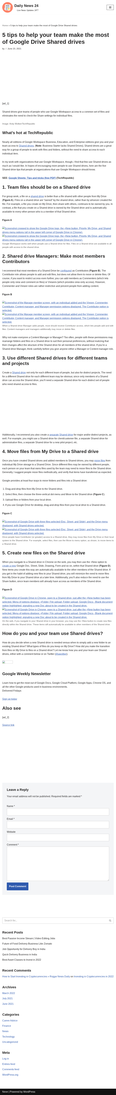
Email (10, 819)
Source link (8, 725)
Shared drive (19, 372)
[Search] (110, 920)
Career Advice (10, 1020)
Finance (6, 1026)
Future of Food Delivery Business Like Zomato (27, 943)
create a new (9, 566)
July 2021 (7, 998)
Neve (5, 1091)
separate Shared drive (61, 434)
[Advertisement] (58, 80)
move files (99, 460)
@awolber (61, 654)
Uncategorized (10, 1042)
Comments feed (10, 1069)
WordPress (29, 1091)
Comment (13, 844)
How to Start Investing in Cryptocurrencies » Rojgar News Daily (36, 976)
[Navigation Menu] (110, 7)
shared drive (37, 196)
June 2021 (8, 1004)
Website (11, 832)
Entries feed (8, 1064)
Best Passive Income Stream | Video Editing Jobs (28, 938)
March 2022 (8, 993)
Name (11, 806)
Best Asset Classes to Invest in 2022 (21, 960)
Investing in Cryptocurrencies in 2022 (94, 976)
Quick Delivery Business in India (19, 954)
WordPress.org (10, 1074)
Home (5, 25)
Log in (5, 1058)
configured (66, 270)
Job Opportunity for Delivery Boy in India (23, 949)
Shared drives (26, 145)
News (5, 1031)
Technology (8, 1036)
